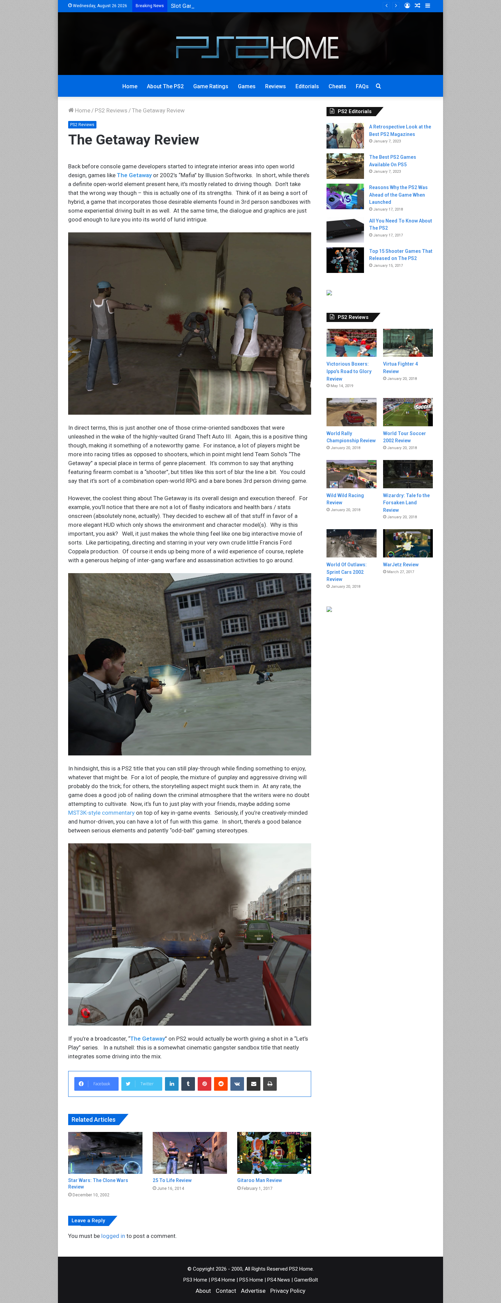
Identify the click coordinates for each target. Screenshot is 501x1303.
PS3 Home (195, 1280)
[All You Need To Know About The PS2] (345, 230)
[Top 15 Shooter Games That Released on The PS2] (345, 260)
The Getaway (147, 1038)
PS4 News (278, 1280)
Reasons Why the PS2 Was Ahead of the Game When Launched (398, 195)
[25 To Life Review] (190, 1153)
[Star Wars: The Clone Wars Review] (105, 1153)
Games (247, 86)
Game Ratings (210, 86)
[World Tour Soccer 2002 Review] (408, 412)
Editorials (307, 86)
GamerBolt (306, 1280)
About (203, 1290)
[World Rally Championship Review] (351, 412)
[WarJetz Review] (408, 543)
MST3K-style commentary (101, 812)
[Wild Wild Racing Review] (351, 474)
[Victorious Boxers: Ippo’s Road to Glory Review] (351, 343)
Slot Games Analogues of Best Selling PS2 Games (235, 5)
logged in (113, 1235)
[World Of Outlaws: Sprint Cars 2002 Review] (351, 543)
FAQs (362, 86)
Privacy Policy (287, 1290)
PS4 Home (223, 1280)
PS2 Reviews (111, 110)
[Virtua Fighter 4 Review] (408, 343)
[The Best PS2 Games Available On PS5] (345, 166)
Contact (226, 1290)
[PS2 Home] (250, 43)
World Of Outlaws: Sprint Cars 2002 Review (347, 572)
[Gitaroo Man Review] (274, 1153)
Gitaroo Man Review (259, 1180)
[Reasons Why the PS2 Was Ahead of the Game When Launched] (345, 196)
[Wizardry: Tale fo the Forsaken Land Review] (408, 474)
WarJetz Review (401, 564)
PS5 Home (251, 1280)
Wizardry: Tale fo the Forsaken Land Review (406, 503)
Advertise (253, 1290)
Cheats (337, 86)
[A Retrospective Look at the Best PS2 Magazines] (345, 136)
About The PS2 (165, 86)
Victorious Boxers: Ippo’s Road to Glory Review (349, 371)
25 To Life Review (172, 1180)
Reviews (275, 86)
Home (129, 86)
